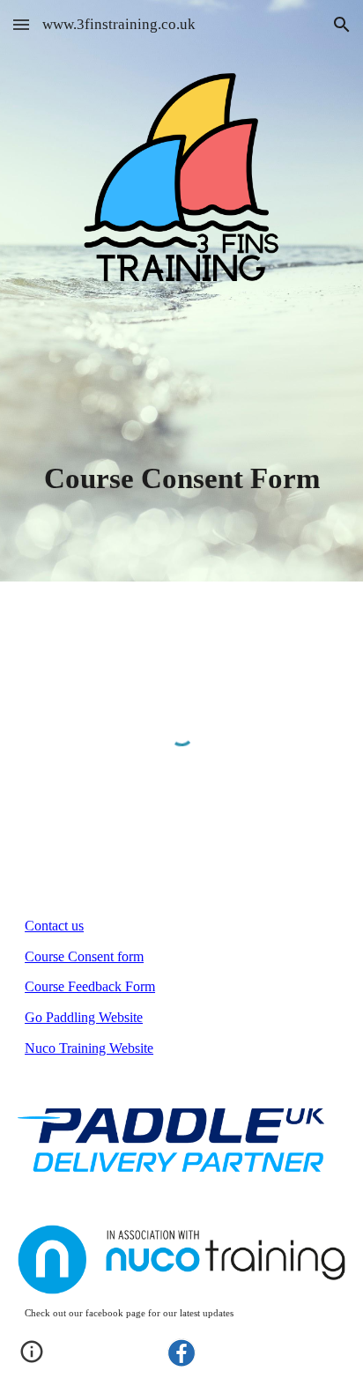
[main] (181, 478)
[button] (21, 24)
